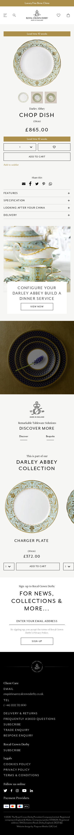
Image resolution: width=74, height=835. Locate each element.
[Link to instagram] (17, 790)
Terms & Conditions (21, 775)
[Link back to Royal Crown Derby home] (37, 15)
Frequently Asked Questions (30, 719)
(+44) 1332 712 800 (15, 705)
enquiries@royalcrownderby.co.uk (23, 694)
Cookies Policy (17, 764)
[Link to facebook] (11, 790)
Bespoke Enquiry (18, 735)
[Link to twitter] (5, 790)
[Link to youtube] (24, 790)
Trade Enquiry (16, 730)
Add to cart (37, 156)
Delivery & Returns (21, 713)
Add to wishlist (11, 164)
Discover (23, 436)
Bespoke (50, 436)
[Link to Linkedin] (31, 790)
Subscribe (12, 724)
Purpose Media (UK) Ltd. (45, 826)
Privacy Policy (17, 770)
